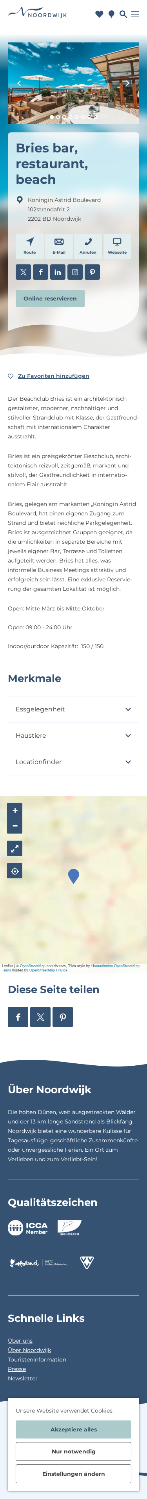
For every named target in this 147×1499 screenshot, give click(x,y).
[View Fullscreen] (14, 848)
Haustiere (31, 735)
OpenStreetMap (32, 965)
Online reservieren (50, 298)
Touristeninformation (37, 1359)
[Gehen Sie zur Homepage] (37, 14)
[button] (73, 876)
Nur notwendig (74, 1451)
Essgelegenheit (40, 709)
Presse (17, 1369)
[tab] (52, 117)
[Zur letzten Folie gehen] (19, 83)
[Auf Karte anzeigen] (14, 870)
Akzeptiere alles (74, 1429)
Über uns (20, 1340)
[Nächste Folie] (127, 83)
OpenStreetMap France (48, 970)
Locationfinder (39, 762)
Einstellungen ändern (73, 1473)
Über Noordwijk (29, 1350)
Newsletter (23, 1378)
